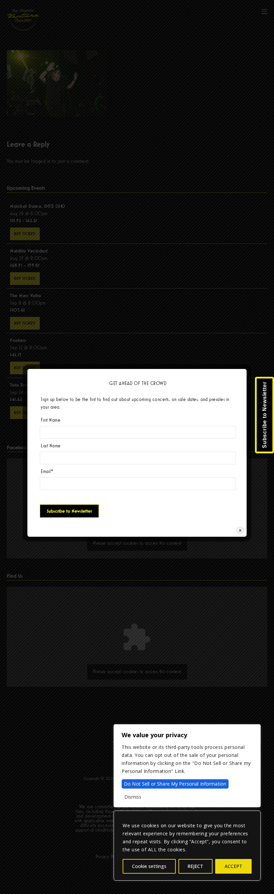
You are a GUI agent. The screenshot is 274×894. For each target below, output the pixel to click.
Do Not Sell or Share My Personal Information (175, 784)
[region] (187, 846)
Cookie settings (149, 866)
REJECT (195, 866)
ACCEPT (233, 866)
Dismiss (132, 797)
